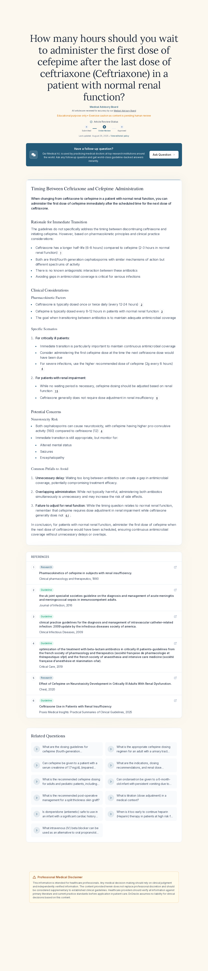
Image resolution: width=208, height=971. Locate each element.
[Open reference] (175, 567)
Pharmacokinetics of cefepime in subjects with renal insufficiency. (85, 573)
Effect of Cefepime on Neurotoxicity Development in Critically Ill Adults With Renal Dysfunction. (105, 683)
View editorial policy (119, 136)
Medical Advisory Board (104, 106)
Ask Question (162, 154)
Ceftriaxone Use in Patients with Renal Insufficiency (75, 706)
